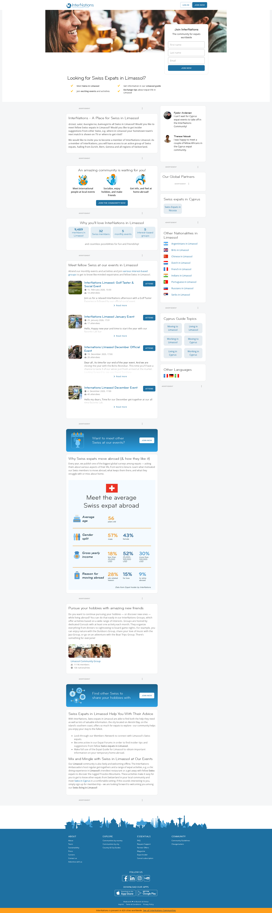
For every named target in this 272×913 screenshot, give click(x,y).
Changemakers (178, 844)
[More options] (142, 108)
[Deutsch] (171, 376)
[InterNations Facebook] (125, 878)
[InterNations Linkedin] (132, 878)
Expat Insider (142, 854)
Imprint (121, 904)
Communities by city (111, 844)
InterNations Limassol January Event (109, 317)
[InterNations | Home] (79, 6)
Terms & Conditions (133, 904)
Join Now (200, 5)
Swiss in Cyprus (82, 780)
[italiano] (177, 376)
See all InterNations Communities (159, 910)
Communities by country (112, 840)
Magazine (141, 851)
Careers (71, 854)
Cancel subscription (145, 858)
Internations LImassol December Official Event (112, 349)
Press (70, 851)
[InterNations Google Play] (147, 893)
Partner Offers (143, 847)
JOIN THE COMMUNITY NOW (112, 203)
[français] (166, 376)
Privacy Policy (148, 904)
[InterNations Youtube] (147, 878)
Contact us (72, 858)
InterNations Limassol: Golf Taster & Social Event (109, 284)
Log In (186, 5)
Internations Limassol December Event (111, 388)
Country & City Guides (112, 847)
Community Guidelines (181, 840)
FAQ (139, 840)
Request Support (144, 844)
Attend (149, 283)
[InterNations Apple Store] (125, 893)
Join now (186, 68)
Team (70, 844)
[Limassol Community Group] (90, 657)
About (70, 840)
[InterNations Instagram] (140, 878)
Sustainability (73, 847)
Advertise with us (75, 862)
